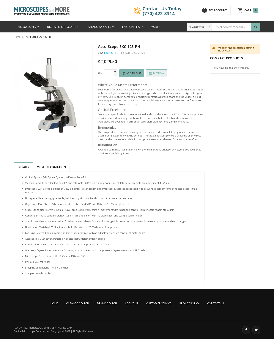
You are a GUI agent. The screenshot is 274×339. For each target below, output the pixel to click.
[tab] (23, 167)
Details (23, 167)
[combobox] (231, 27)
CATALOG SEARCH (77, 303)
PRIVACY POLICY (189, 303)
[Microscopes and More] (42, 10)
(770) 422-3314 (159, 13)
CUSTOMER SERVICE (158, 303)
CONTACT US (215, 303)
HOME (54, 303)
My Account (218, 10)
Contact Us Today (162, 8)
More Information (51, 167)
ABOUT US (131, 303)
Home (17, 36)
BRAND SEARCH (107, 303)
